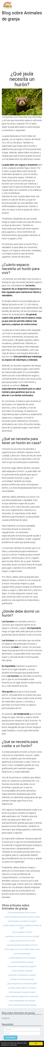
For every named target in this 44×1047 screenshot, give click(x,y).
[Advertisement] (22, 45)
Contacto (6, 1018)
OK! (36, 1043)
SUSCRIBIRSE (10, 1038)
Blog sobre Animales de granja (22, 16)
